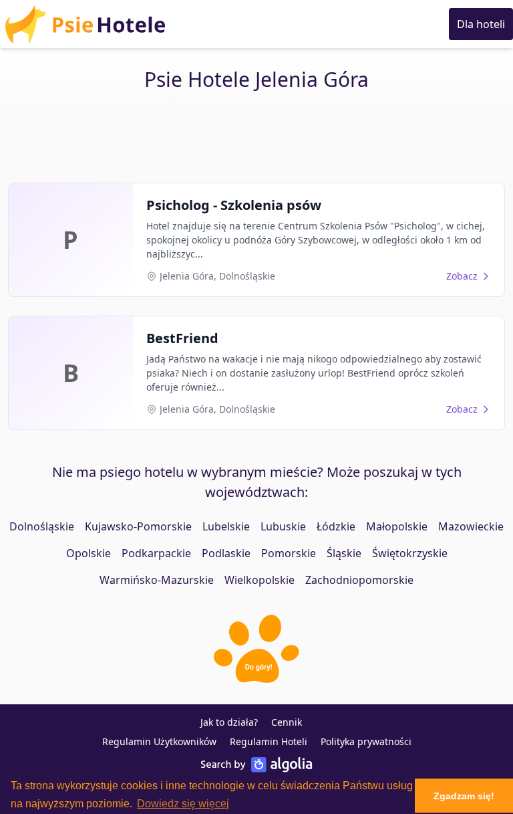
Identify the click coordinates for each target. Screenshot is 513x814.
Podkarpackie (156, 553)
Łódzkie (336, 526)
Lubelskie (226, 526)
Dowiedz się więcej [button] (183, 803)
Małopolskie (397, 526)
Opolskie (88, 553)
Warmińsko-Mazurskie (157, 580)
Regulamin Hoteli (268, 741)
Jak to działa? (229, 722)
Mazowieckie (471, 526)
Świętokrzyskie (410, 553)
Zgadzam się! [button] (464, 796)
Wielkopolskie (259, 580)
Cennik (286, 722)
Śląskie (344, 553)
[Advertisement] (256, 138)
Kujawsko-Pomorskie (138, 526)
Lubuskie (283, 526)
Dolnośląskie (41, 526)
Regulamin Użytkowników (159, 741)
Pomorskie (288, 553)
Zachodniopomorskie (359, 580)
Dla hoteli (481, 24)
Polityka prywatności (366, 741)
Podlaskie (226, 553)
